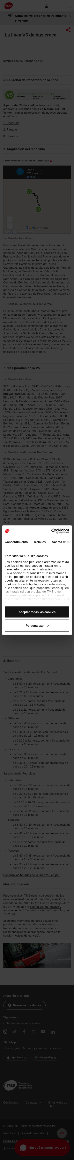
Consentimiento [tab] (16, 542)
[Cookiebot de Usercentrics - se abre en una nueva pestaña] (52, 531)
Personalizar (35, 625)
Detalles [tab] (40, 542)
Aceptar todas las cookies (37, 612)
